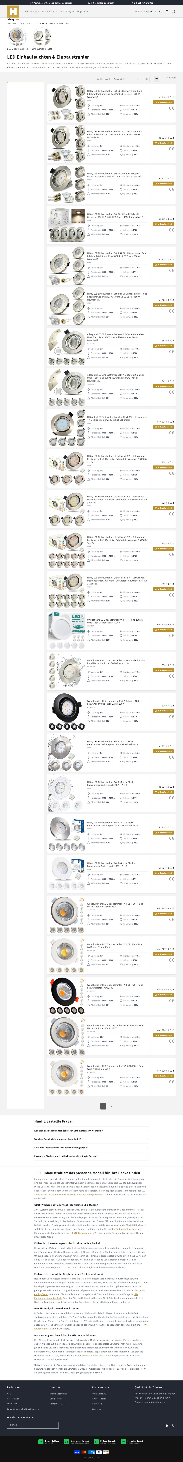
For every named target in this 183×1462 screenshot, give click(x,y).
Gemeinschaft (56, 1398)
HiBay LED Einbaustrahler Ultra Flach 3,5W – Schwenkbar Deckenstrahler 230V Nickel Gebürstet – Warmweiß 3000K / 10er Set (117, 540)
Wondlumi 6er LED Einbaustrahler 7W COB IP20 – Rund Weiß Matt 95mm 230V (115, 946)
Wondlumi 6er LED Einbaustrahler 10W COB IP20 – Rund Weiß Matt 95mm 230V (115, 1068)
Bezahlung (97, 1404)
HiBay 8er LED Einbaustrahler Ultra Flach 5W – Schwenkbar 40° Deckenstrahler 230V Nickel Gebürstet (117, 418)
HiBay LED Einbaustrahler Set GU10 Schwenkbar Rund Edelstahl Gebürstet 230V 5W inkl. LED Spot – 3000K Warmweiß (114, 94)
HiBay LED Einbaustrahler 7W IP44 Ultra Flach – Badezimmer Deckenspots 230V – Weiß (111, 865)
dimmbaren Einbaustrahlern (96, 1355)
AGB (9, 1393)
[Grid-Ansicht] (147, 79)
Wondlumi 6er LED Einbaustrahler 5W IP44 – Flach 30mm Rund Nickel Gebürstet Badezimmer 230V (116, 662)
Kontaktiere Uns (57, 1404)
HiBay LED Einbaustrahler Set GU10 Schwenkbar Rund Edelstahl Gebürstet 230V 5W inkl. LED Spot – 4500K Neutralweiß (114, 134)
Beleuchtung (26, 23)
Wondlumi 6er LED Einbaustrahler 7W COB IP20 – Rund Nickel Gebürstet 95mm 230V (115, 905)
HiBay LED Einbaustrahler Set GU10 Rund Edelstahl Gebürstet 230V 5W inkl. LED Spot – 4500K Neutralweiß (115, 216)
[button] (32, 11)
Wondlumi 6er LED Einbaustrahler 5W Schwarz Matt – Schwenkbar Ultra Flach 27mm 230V (114, 702)
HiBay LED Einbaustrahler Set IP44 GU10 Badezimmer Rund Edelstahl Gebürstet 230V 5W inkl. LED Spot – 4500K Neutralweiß (117, 296)
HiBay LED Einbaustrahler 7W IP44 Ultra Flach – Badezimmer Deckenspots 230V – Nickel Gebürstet (113, 824)
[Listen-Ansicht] (156, 79)
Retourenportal (99, 1398)
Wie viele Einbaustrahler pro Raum (84, 1194)
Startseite (11, 23)
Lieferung (96, 1409)
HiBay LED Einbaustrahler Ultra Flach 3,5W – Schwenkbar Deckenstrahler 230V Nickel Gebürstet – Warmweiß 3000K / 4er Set (117, 459)
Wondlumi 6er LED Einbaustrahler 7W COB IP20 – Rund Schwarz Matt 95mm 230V (115, 986)
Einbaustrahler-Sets (126, 1228)
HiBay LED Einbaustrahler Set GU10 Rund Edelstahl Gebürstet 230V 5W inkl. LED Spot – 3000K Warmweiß (114, 175)
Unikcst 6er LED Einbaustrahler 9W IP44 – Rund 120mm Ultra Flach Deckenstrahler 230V (115, 621)
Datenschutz (13, 1398)
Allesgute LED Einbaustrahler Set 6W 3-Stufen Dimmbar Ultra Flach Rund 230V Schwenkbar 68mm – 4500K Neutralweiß (115, 377)
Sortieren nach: (104, 79)
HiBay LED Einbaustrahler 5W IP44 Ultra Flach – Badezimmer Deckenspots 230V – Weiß (111, 784)
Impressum (12, 1404)
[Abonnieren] (55, 1425)
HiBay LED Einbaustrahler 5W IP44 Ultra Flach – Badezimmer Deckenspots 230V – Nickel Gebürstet (113, 743)
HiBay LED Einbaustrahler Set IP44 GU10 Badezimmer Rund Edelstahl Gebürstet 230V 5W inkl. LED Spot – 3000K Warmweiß (117, 256)
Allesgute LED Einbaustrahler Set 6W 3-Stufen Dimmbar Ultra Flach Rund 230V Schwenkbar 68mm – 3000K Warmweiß (115, 337)
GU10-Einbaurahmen (82, 1232)
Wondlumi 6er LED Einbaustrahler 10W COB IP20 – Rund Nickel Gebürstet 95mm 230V (115, 1027)
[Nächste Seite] (120, 1106)
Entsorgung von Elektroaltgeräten (23, 1409)
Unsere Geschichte (58, 1393)
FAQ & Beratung (99, 1393)
